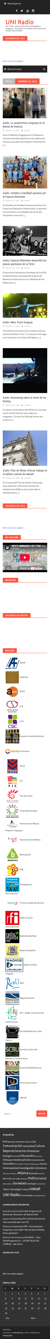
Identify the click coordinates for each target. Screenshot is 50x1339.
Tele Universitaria (28, 1082)
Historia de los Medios (30, 839)
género (37, 1164)
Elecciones (38, 1156)
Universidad (26, 1195)
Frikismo (27, 1164)
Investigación (26, 1168)
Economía (16, 1156)
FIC (21, 780)
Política (33, 1178)
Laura (5, 1218)
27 (39, 1308)
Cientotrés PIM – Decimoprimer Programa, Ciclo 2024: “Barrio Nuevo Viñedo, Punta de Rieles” (24, 1229)
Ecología (7, 1155)
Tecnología (15, 1189)
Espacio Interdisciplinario (31, 736)
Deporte (8, 1151)
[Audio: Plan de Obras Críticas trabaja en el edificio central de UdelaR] (25, 447)
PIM (21, 869)
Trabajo (25, 1189)
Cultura (40, 1146)
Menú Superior (14, 3)
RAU (21, 982)
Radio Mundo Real (28, 935)
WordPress (18, 1332)
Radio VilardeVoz (27, 950)
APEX (22, 691)
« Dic (7, 1318)
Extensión (24, 751)
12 (32, 1298)
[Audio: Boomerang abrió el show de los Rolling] (25, 370)
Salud (42, 1178)
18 (26, 1303)
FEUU (22, 766)
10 (19, 1298)
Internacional (11, 1168)
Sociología (31, 1183)
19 (32, 1303)
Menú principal (15, 69)
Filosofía (20, 1164)
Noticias (41, 1173)
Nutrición (7, 1178)
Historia (43, 1163)
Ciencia (28, 1141)
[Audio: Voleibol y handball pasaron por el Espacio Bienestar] (25, 171)
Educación (27, 1156)
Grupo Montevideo (28, 810)
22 (6, 1308)
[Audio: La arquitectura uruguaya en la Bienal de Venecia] (25, 102)
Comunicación (12, 1146)
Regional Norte (26, 997)
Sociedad (19, 1183)
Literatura (40, 1168)
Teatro (6, 1189)
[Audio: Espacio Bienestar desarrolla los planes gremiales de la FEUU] (25, 240)
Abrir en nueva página (13, 61)
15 (6, 1303)
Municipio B (25, 854)
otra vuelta (16, 1179)
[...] (4, 145)
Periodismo (24, 1179)
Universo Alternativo (38, 1196)
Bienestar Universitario (16, 1142)
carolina (27, 326)
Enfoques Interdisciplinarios (17, 1159)
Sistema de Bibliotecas (30, 1067)
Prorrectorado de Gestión (31, 902)
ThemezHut (7, 1335)
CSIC (21, 721)
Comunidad (29, 1146)
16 (13, 1303)
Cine (33, 1141)
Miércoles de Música (10, 1173)
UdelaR (23, 1097)
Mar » (33, 1318)
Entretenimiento (37, 1160)
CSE (21, 706)
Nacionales (33, 1173)
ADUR (22, 662)
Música (23, 1172)
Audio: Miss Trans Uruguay (17, 322)
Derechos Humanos (27, 1151)
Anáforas (23, 677)
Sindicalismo (7, 1184)
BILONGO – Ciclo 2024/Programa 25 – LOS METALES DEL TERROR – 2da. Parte (22, 1240)
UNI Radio (20, 22)
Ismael (27, 130)
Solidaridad (40, 1184)
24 (19, 1308)
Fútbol (32, 1164)
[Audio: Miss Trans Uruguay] (25, 305)
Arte (5, 1141)
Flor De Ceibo (25, 795)
